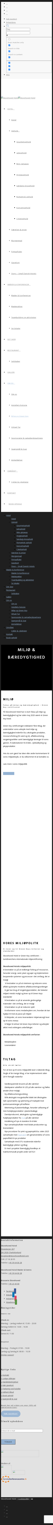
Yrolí (23, 1118)
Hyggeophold (22, 174)
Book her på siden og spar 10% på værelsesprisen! (18, 1406)
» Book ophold (7, 1395)
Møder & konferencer (18, 284)
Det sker (11, 339)
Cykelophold (22, 218)
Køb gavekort (11, 19)
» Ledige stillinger (8, 1378)
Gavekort (15, 262)
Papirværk (22, 1135)
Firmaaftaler (16, 251)
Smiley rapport (7, 1355)
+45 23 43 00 (13, 1284)
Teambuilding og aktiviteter (23, 317)
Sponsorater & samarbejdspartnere (27, 438)
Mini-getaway (22, 163)
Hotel (10, 109)
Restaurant (13, 350)
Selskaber (15, 361)
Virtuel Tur (15, 427)
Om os (10, 383)
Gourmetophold (23, 142)
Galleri (11, 372)
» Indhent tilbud (7, 1392)
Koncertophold (23, 207)
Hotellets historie (19, 405)
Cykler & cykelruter (19, 482)
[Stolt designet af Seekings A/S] (32, 1499)
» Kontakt (5, 1375)
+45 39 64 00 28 (15, 1262)
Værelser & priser (19, 229)
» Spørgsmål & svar (9, 1399)
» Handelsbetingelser (9, 1382)
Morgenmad (16, 240)
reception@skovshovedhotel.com (15, 1256)
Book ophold (15, 504)
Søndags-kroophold (25, 185)
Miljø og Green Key (20, 416)
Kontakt (11, 493)
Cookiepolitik (23, 1499)
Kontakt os (8, 773)
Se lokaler (15, 328)
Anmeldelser (17, 460)
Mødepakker (17, 306)
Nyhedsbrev (11, 22)
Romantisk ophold (24, 196)
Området (11, 471)
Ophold (14, 131)
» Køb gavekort (7, 1385)
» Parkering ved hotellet (11, 1388)
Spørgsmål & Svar (19, 449)
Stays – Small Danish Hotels (23, 273)
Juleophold (21, 153)
